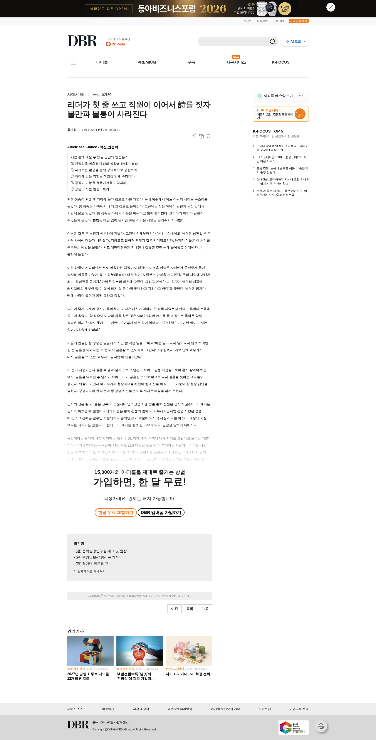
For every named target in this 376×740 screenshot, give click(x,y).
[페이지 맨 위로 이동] (322, 728)
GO (301, 95)
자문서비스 (236, 62)
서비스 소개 (75, 709)
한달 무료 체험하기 (115, 512)
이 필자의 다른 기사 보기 (90, 571)
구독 (191, 62)
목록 (189, 608)
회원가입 (262, 20)
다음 (204, 608)
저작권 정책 (141, 709)
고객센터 (278, 20)
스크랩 (208, 136)
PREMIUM (147, 62)
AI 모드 (295, 41)
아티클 (102, 62)
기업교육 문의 (299, 20)
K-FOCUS (281, 62)
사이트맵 (265, 709)
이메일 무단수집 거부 (225, 709)
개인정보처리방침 (180, 709)
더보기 (194, 135)
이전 (174, 608)
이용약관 (108, 709)
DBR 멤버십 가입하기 (161, 512)
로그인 (247, 20)
